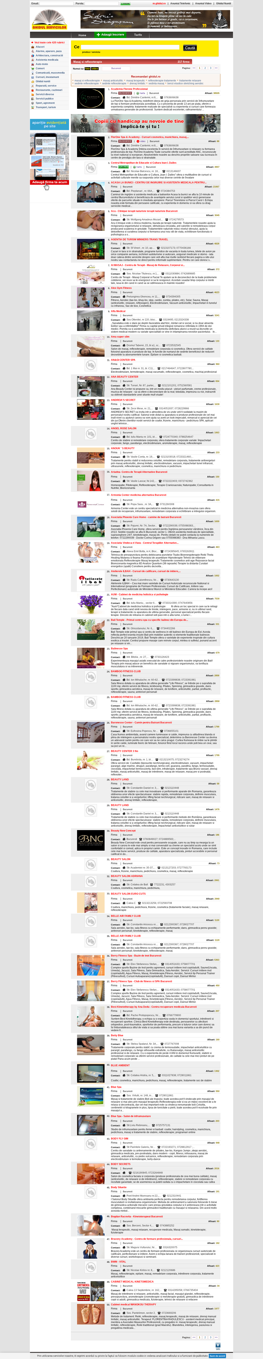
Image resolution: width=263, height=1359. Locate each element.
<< (194, 68)
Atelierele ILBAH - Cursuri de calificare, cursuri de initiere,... (146, 571)
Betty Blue (117, 1035)
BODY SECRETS (120, 1164)
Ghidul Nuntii (223, 3)
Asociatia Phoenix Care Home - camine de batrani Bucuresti (146, 517)
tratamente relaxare (190, 80)
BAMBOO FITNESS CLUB (126, 671)
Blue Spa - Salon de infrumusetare (131, 1116)
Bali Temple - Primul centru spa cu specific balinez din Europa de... (149, 620)
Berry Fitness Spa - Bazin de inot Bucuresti (136, 955)
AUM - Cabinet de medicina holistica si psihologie (139, 594)
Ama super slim (120, 336)
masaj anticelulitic (113, 80)
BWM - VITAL (118, 1261)
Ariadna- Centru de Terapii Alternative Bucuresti (139, 472)
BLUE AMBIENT (120, 1065)
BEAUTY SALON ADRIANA (127, 876)
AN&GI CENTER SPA (123, 360)
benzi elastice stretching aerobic (185, 83)
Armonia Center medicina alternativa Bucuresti (138, 495)
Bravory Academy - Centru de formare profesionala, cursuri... (147, 1239)
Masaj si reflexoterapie (87, 61)
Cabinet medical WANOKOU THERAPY (133, 1304)
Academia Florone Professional (129, 89)
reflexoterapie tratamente (162, 80)
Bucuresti (116, 68)
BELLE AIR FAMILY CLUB (126, 916)
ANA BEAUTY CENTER (124, 376)
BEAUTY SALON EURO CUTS (128, 893)
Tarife (138, 34)
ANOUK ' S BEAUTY (123, 448)
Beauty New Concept (123, 830)
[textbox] (130, 47)
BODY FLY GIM (119, 1138)
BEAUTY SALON (120, 859)
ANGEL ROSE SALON (123, 428)
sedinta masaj (156, 83)
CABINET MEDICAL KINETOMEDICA (132, 1281)
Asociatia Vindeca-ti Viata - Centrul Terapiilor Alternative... (145, 542)
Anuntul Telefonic (180, 3)
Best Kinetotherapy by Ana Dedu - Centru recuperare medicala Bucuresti (154, 1006)
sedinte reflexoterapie (87, 83)
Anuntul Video (203, 3)
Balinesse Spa (119, 648)
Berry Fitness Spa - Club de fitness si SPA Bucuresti (141, 981)
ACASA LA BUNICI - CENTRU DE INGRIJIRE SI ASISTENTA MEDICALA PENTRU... (158, 182)
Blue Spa (116, 1087)
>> (216, 68)
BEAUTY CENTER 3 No (124, 751)
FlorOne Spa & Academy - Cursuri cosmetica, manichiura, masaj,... (150, 137)
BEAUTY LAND (120, 779)
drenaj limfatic (137, 83)
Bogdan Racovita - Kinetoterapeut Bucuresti (137, 1216)
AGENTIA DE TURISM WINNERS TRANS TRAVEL (139, 239)
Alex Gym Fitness (121, 288)
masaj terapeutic (135, 80)
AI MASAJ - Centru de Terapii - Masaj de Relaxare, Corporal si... (148, 265)
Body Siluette (119, 1187)
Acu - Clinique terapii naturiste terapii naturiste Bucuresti (144, 211)
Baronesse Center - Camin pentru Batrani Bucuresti (141, 722)
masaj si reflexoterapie (87, 80)
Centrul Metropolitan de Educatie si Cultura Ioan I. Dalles (143, 162)
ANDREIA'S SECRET (123, 400)
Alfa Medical (118, 311)
